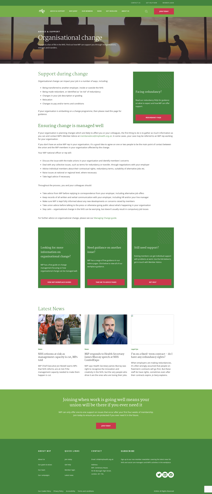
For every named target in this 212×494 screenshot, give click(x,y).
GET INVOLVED (111, 11)
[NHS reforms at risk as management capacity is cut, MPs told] (59, 329)
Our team (41, 470)
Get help (68, 465)
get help (152, 282)
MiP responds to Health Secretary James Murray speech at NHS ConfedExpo (104, 357)
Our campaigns (43, 475)
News (99, 11)
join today (106, 426)
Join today (68, 459)
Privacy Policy (58, 491)
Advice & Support (57, 11)
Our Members (87, 11)
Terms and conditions (86, 491)
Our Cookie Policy (44, 491)
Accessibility (70, 491)
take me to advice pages (106, 282)
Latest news (69, 475)
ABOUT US (125, 11)
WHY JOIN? (73, 11)
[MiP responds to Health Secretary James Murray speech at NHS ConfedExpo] (106, 329)
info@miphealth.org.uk (104, 459)
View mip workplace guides (59, 282)
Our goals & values (45, 465)
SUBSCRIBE (128, 451)
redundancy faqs (153, 117)
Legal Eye (134, 349)
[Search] (146, 11)
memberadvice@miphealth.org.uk (96, 136)
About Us (41, 459)
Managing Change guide (105, 218)
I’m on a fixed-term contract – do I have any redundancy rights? (151, 355)
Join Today (164, 11)
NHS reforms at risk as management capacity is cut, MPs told (58, 357)
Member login (70, 470)
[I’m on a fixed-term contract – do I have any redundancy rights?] (152, 329)
